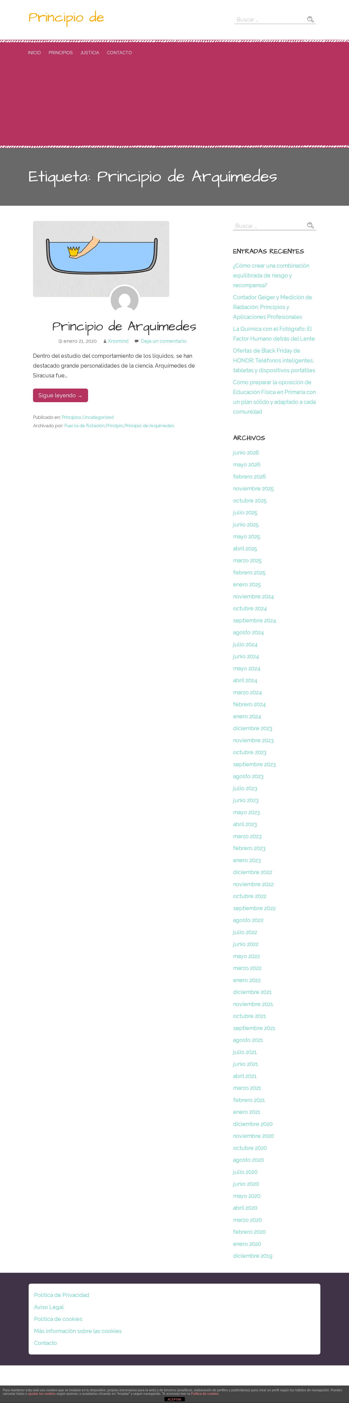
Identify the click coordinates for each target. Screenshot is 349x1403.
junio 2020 (246, 1184)
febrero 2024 (249, 704)
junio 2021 (245, 1064)
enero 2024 (247, 716)
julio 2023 (245, 788)
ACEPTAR (174, 1399)
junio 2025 (246, 524)
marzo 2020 (247, 1220)
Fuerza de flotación (84, 425)
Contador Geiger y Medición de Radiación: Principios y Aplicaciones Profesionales (272, 307)
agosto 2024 (248, 632)
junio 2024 (246, 656)
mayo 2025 (246, 536)
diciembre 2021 (252, 992)
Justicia (89, 52)
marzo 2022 (247, 968)
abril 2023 (245, 824)
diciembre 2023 (252, 728)
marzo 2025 (247, 560)
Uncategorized (98, 417)
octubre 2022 (249, 896)
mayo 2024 (246, 668)
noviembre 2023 (253, 740)
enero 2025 (247, 584)
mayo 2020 (246, 1196)
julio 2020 (245, 1172)
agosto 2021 (248, 1040)
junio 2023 (245, 800)
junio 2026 (246, 452)
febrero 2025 (249, 572)
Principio (114, 425)
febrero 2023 (249, 848)
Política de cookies (58, 1319)
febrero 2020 (249, 1232)
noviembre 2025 (253, 488)
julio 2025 (245, 512)
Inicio (34, 52)
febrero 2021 (249, 1100)
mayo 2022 (246, 956)
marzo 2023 (247, 836)
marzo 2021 (247, 1088)
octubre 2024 (250, 608)
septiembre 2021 (254, 1028)
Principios (61, 52)
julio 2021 (245, 1052)
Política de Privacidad (61, 1295)
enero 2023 (247, 860)
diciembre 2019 (252, 1256)
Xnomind (118, 341)
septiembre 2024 (254, 620)
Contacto (119, 52)
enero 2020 (247, 1244)
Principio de (66, 17)
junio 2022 (245, 944)
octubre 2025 (250, 500)
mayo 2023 (246, 812)
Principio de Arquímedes (124, 327)
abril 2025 (245, 548)
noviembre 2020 (253, 1136)
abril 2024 (245, 680)
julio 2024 (245, 644)
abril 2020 (245, 1208)
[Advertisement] (174, 104)
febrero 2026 (249, 476)
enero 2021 (246, 1112)
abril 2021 (245, 1076)
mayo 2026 (246, 464)
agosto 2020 (248, 1160)
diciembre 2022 (252, 872)
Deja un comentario (163, 341)
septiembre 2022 (254, 908)
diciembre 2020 (253, 1124)
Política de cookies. (205, 1394)
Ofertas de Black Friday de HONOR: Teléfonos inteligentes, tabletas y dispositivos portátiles (274, 360)
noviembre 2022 (253, 884)
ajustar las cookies (42, 1394)
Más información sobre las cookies (78, 1331)
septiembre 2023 (254, 764)
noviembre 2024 (253, 596)
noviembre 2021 (253, 1004)
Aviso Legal (49, 1307)
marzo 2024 (247, 692)
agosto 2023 (248, 776)
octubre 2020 (250, 1148)
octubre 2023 (249, 752)
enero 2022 (247, 980)
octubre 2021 (249, 1016)
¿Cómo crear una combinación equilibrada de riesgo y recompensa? (271, 275)
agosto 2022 (248, 920)
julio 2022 (245, 932)
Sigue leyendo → (60, 395)
